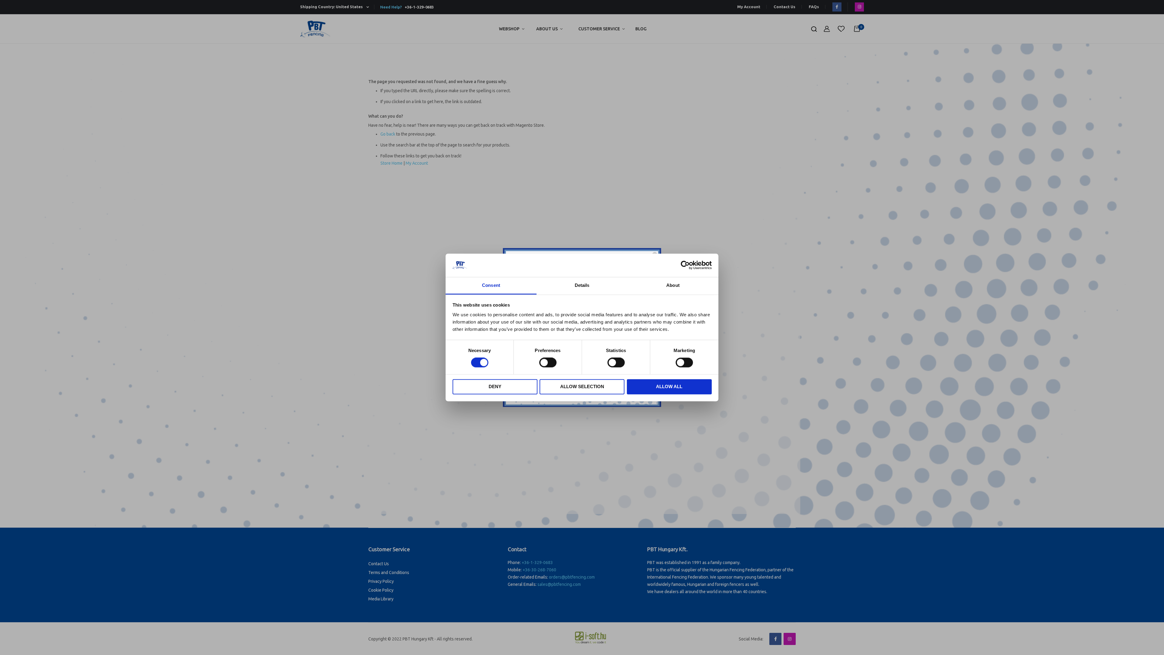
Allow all (669, 386)
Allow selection (582, 386)
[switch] (548, 363)
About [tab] (673, 285)
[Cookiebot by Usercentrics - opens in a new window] (685, 265)
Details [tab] (582, 285)
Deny (495, 386)
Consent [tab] (491, 285)
